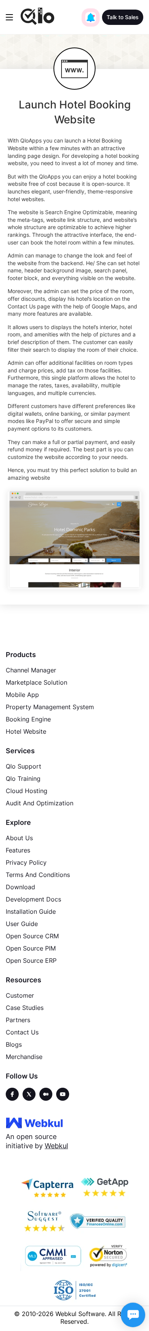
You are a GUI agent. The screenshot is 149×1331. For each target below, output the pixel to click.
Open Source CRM (32, 936)
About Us (19, 838)
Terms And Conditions (38, 875)
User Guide (22, 924)
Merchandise (24, 1057)
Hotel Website (26, 731)
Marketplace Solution (36, 682)
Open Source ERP (31, 960)
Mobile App (22, 694)
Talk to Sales (123, 17)
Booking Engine (28, 719)
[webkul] (34, 1122)
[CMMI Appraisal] (52, 1256)
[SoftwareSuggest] (44, 1221)
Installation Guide (31, 911)
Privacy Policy (26, 862)
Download (20, 887)
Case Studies (25, 1007)
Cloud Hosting (26, 791)
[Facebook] (12, 1094)
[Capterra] (47, 1187)
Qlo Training (23, 778)
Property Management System (50, 707)
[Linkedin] (62, 1094)
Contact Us (22, 1032)
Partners (18, 1020)
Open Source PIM (31, 948)
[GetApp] (104, 1187)
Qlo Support (23, 766)
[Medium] (45, 1094)
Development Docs (33, 899)
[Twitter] (29, 1094)
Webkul (56, 1146)
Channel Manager (31, 670)
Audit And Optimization (39, 803)
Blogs (14, 1044)
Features (18, 850)
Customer (20, 995)
